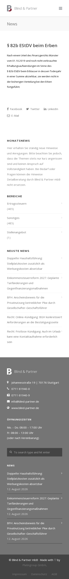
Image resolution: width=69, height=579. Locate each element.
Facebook (15, 109)
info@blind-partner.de (25, 401)
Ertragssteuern (16, 203)
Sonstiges (13, 218)
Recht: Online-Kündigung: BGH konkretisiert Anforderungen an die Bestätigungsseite (34, 319)
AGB (54, 574)
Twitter (34, 109)
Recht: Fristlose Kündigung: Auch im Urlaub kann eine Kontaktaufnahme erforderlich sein (34, 337)
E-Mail (14, 115)
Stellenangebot (16, 232)
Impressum (19, 574)
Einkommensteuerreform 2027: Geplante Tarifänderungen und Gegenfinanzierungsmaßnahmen (33, 283)
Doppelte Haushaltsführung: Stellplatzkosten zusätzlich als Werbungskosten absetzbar (26, 263)
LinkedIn (52, 109)
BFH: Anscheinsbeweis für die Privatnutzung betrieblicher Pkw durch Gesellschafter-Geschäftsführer (31, 302)
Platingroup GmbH (34, 565)
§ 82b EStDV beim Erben (32, 45)
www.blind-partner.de (25, 408)
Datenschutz (39, 574)
